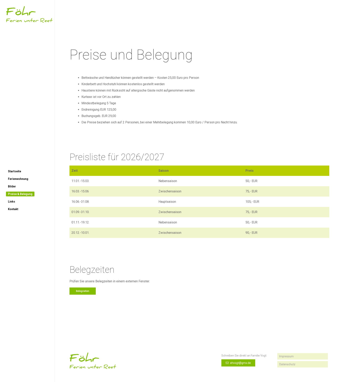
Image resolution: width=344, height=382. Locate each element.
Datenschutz (287, 364)
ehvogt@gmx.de (240, 362)
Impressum (286, 356)
